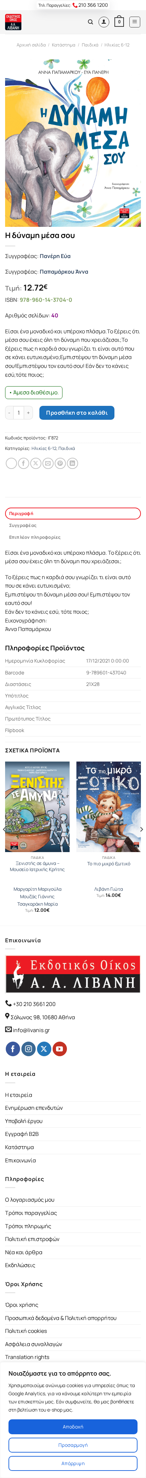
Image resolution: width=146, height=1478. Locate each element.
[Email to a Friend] (48, 463)
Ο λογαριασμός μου (29, 1199)
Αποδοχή (73, 1426)
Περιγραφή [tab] (21, 513)
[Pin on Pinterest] (60, 463)
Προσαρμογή (73, 1445)
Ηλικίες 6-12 (117, 45)
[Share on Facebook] (23, 463)
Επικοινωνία (20, 1160)
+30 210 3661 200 (34, 1004)
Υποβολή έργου (23, 1121)
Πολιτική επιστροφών (32, 1239)
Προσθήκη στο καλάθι (77, 412)
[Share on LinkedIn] (72, 463)
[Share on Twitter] (35, 463)
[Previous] (4, 843)
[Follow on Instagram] (28, 1049)
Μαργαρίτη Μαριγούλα (37, 889)
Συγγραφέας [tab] (23, 525)
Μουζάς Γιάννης (37, 897)
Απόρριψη (73, 1463)
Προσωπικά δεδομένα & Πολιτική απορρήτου (60, 1318)
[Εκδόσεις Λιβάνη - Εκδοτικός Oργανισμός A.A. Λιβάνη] (28, 22)
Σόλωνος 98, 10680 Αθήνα (43, 1017)
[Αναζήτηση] (90, 22)
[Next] (141, 843)
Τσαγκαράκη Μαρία (37, 904)
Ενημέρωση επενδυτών (34, 1107)
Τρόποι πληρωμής (28, 1226)
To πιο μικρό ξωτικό (108, 864)
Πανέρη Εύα (55, 256)
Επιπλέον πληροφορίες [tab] (35, 537)
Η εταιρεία (18, 1095)
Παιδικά (90, 45)
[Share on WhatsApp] (11, 463)
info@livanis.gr (31, 1030)
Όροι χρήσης (21, 1304)
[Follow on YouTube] (60, 1049)
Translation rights (27, 1357)
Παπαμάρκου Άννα (64, 271)
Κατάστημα (63, 45)
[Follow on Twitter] (44, 1049)
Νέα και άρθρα (23, 1252)
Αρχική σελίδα (31, 45)
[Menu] (135, 22)
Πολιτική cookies (26, 1331)
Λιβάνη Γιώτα (108, 889)
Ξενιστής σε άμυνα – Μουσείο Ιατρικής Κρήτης (37, 866)
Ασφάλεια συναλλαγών (33, 1344)
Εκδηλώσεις (20, 1265)
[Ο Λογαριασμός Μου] (103, 22)
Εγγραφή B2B (22, 1134)
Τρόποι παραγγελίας (31, 1213)
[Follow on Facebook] (13, 1049)
